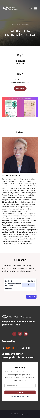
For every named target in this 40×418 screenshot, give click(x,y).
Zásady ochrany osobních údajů (20, 396)
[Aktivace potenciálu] (10, 8)
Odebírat (20, 392)
